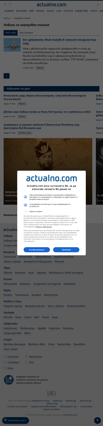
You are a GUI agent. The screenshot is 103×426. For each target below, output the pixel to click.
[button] (51, 211)
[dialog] (51, 213)
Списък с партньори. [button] (43, 227)
